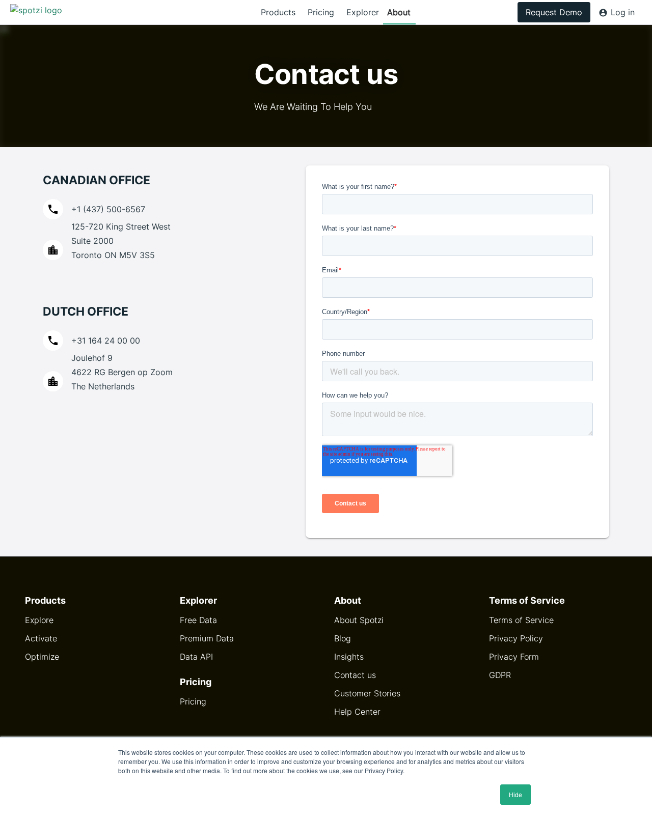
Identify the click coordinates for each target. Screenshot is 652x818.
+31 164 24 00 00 (105, 340)
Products (278, 12)
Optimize (42, 657)
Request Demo (554, 12)
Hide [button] (515, 794)
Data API (196, 657)
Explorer (362, 12)
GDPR (500, 675)
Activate (41, 638)
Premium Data (207, 638)
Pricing (321, 12)
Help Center (357, 712)
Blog (342, 638)
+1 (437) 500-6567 (108, 209)
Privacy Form (514, 657)
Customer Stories (367, 693)
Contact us (355, 675)
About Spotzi (359, 620)
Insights (349, 657)
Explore (39, 620)
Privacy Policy (516, 638)
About (399, 12)
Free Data (198, 620)
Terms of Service (521, 620)
